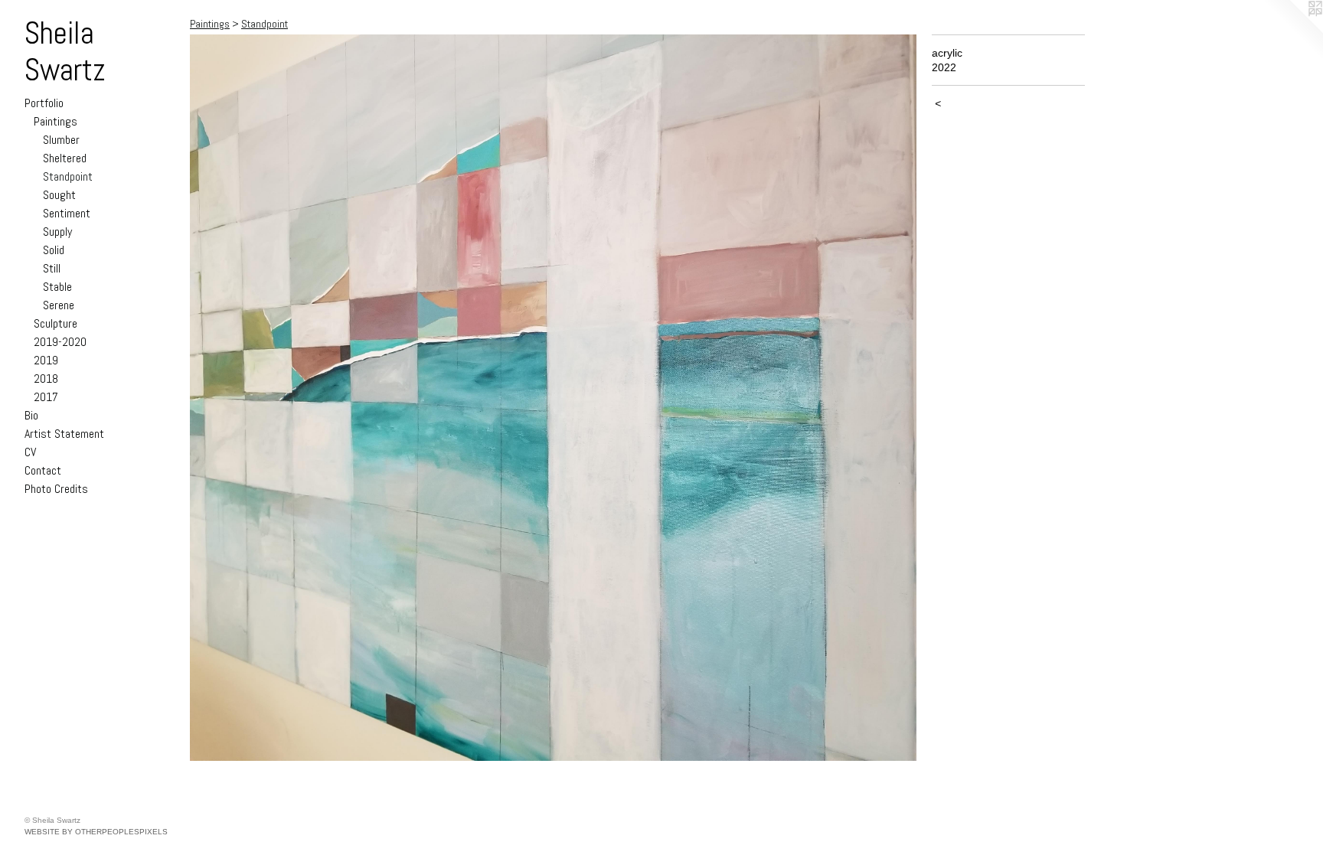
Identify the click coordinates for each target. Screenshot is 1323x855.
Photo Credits (56, 489)
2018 (46, 378)
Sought (59, 195)
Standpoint (68, 176)
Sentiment (66, 213)
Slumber (61, 140)
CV (30, 452)
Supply (57, 232)
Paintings (55, 121)
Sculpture (55, 323)
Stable (57, 287)
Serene (58, 305)
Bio (31, 415)
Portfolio (44, 103)
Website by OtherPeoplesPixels (96, 831)
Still (51, 268)
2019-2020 (60, 342)
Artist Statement (64, 434)
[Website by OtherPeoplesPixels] (1292, 30)
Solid (53, 250)
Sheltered (65, 158)
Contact (42, 470)
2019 (46, 360)
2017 (46, 397)
